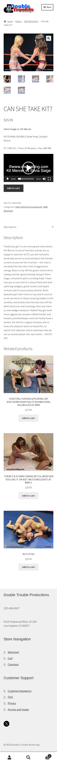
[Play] (7, 178)
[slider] (26, 179)
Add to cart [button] (28, 418)
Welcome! (13, 652)
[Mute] (44, 178)
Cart (10, 658)
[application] (29, 168)
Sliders (18, 21)
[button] (48, 38)
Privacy (12, 703)
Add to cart (13, 188)
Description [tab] (10, 226)
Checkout (13, 664)
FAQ (10, 697)
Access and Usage (18, 709)
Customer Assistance (20, 691)
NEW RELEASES (31, 21)
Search (28, 757)
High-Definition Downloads (28, 206)
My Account (9, 757)
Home (10, 21)
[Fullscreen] (49, 178)
